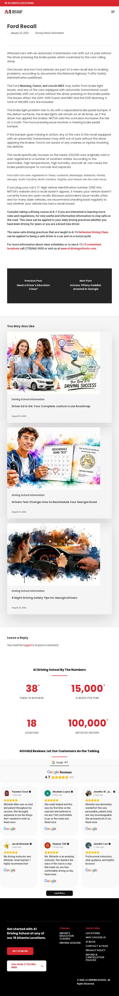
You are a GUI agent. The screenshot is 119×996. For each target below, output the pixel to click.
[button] (113, 11)
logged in (28, 645)
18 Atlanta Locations (19, 3)
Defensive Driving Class (93, 232)
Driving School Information (49, 33)
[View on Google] (7, 793)
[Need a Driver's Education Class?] (33, 285)
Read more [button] (9, 822)
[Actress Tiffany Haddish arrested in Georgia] (86, 285)
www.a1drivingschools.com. (79, 248)
